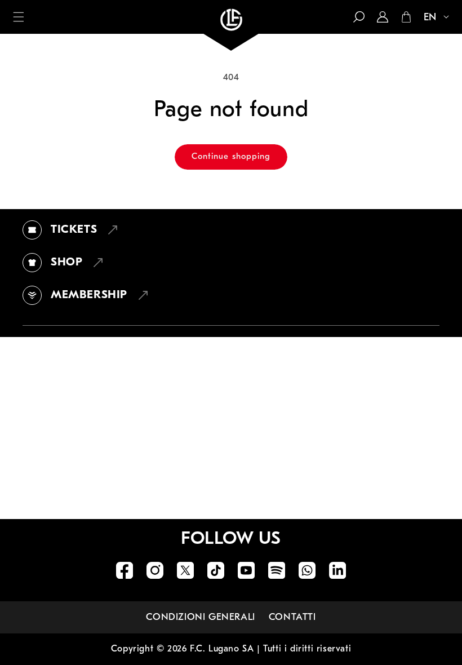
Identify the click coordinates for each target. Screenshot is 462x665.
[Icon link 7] (307, 570)
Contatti (292, 617)
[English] (431, 18)
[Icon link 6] (276, 570)
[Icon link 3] (185, 570)
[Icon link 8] (337, 570)
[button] (18, 17)
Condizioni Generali (200, 617)
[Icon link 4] (215, 570)
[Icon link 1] (124, 570)
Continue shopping (231, 157)
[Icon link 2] (154, 570)
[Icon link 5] (246, 570)
